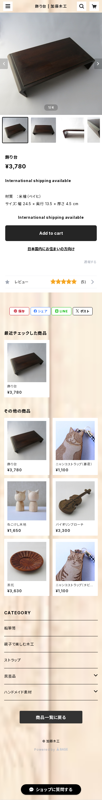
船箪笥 (10, 628)
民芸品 (10, 676)
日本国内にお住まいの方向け (51, 249)
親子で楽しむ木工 (19, 644)
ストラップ (12, 660)
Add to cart (51, 233)
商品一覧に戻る (51, 717)
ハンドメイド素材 (18, 692)
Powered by (45, 749)
